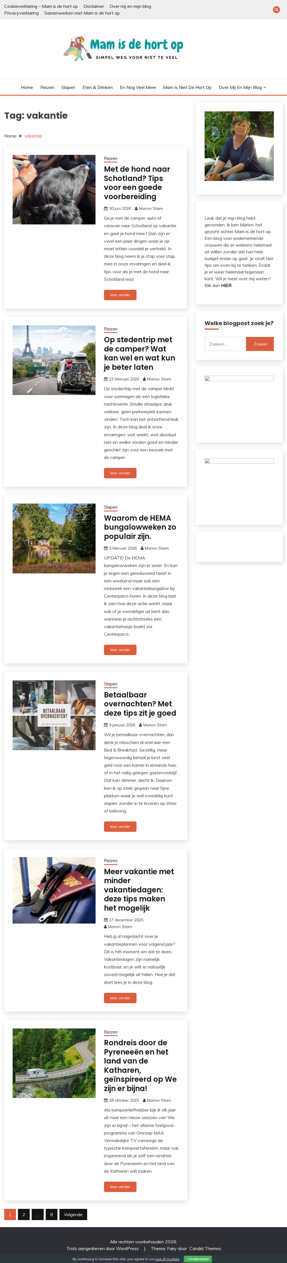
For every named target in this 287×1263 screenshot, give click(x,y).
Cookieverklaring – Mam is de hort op (41, 6)
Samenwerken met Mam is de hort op (82, 13)
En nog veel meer (138, 87)
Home (27, 87)
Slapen (68, 87)
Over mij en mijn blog (130, 6)
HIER (226, 285)
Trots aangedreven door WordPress (103, 1248)
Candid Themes (205, 1248)
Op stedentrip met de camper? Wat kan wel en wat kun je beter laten (139, 353)
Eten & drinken (97, 87)
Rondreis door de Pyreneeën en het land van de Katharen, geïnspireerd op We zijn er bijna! (140, 1066)
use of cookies (167, 1259)
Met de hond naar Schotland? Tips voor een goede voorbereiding (137, 183)
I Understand (198, 1259)
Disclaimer (94, 6)
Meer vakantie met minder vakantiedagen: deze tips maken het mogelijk (139, 890)
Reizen (47, 87)
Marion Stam (151, 208)
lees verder (120, 294)
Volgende (73, 1214)
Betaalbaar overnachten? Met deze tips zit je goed (140, 704)
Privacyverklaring (21, 13)
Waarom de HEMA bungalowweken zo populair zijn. (140, 527)
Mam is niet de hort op (187, 87)
